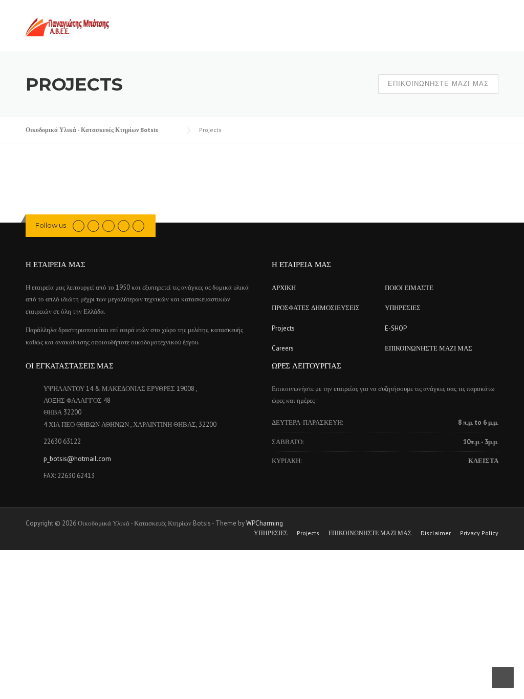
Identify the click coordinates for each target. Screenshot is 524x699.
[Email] (138, 225)
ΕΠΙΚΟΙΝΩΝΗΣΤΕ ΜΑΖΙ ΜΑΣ (438, 83)
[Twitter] (78, 225)
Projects (283, 328)
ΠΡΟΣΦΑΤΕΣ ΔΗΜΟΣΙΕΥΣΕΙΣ (316, 307)
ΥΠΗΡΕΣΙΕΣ (403, 307)
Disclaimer (436, 533)
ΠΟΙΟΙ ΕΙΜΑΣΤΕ (409, 287)
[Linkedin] (108, 225)
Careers (283, 348)
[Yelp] (123, 225)
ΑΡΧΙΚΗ (284, 287)
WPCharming (264, 523)
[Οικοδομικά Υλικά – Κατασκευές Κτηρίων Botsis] (67, 26)
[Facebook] (93, 225)
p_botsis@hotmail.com (77, 458)
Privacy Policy (479, 533)
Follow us (50, 225)
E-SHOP (396, 328)
